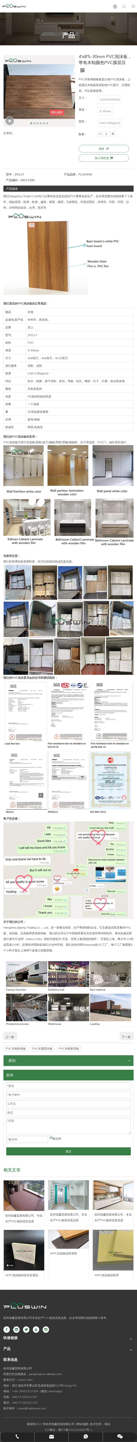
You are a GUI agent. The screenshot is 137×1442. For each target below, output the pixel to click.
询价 (101, 148)
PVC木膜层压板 (42, 1048)
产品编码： (13, 180)
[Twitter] (26, 1329)
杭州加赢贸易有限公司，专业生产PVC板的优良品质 (23, 1218)
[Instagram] (46, 1329)
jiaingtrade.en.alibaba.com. (45, 1374)
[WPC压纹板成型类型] (68, 1239)
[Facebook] (6, 1329)
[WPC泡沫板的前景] (113, 1250)
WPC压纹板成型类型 (63, 1253)
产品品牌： (71, 174)
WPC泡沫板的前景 (107, 1275)
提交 (68, 1151)
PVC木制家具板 (69, 1048)
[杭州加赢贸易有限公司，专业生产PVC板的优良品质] (24, 1195)
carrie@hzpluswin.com (32, 1408)
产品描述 (12, 188)
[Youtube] (36, 1329)
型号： (10, 174)
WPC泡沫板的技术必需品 (21, 1275)
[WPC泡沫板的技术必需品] (24, 1250)
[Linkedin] (16, 1329)
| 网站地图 (81, 1424)
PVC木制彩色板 (16, 1048)
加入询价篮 (102, 158)
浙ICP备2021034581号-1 (75, 1429)
